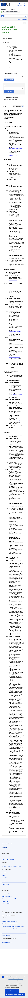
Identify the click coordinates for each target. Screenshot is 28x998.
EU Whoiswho (5, 901)
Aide (3, 856)
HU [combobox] (6, 76)
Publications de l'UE (6, 903)
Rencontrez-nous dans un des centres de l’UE (11, 928)
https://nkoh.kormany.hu (14, 155)
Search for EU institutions (7, 935)
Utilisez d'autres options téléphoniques (10, 923)
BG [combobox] (6, 88)
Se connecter (19, 5)
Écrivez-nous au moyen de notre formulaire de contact (13, 926)
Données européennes (6, 896)
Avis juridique (4, 872)
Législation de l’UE (6, 893)
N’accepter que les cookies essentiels (15, 994)
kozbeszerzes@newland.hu (15, 331)
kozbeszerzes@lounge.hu (14, 357)
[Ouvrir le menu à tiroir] (3, 27)
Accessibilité (4, 877)
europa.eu (13, 915)
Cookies (3, 875)
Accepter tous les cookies (12, 990)
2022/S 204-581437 (13, 280)
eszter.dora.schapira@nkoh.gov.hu (16, 63)
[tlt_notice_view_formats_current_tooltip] (22, 106)
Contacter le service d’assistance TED (10, 859)
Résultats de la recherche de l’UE (9, 898)
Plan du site (4, 887)
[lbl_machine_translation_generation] (19, 97)
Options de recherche (22, 19)
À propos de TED (5, 884)
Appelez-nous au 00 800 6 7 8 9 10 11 (10, 921)
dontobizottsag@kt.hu (17, 394)
